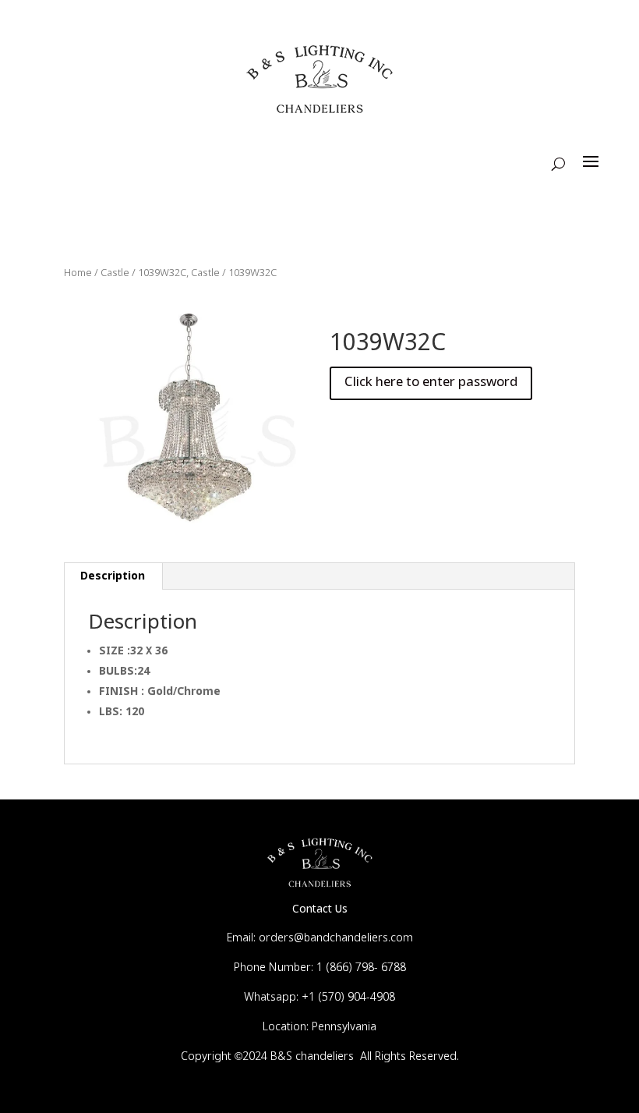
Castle (115, 273)
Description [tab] (112, 576)
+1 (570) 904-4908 (348, 998)
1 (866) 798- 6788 (361, 968)
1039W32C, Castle (179, 273)
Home (78, 273)
